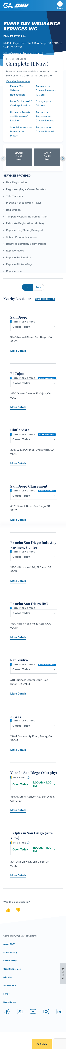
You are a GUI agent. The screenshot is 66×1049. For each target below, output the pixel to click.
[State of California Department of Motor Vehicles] (22, 6)
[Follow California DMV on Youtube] (33, 1012)
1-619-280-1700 (12, 47)
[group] (19, 157)
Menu (60, 8)
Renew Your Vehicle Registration (17, 90)
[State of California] (8, 5)
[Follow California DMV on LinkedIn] (59, 1012)
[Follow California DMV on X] (20, 1012)
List (27, 287)
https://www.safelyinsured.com (23, 53)
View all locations (45, 298)
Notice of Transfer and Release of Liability (20, 116)
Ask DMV (42, 1043)
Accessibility (9, 985)
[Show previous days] (3, 159)
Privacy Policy (10, 952)
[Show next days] (62, 159)
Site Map (7, 977)
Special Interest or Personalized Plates (21, 131)
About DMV (9, 944)
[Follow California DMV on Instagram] (46, 1012)
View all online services (18, 81)
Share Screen (9, 1002)
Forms (6, 994)
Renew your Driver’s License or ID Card (46, 90)
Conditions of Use (12, 969)
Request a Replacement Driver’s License (45, 116)
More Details (18, 350)
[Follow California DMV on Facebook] (6, 1012)
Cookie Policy (10, 961)
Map (38, 287)
